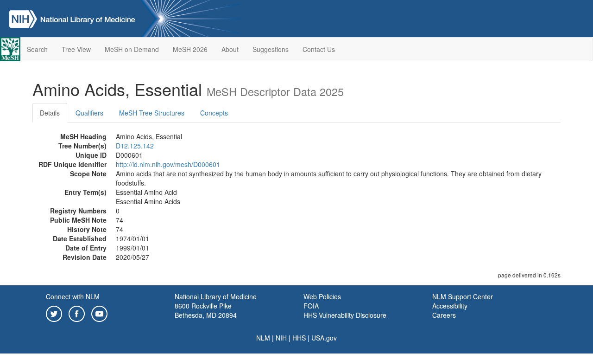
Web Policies (322, 296)
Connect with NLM (73, 296)
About (230, 49)
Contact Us (319, 49)
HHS (299, 337)
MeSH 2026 (190, 49)
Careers (444, 315)
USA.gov (324, 337)
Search (37, 49)
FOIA (311, 305)
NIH (281, 337)
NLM (263, 337)
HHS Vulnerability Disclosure (344, 315)
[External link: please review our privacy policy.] (54, 312)
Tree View (76, 49)
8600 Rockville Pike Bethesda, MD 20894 (206, 310)
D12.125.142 (135, 145)
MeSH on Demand (132, 49)
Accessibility (449, 305)
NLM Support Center (462, 296)
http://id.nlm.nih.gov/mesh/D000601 (168, 164)
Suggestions (270, 49)
